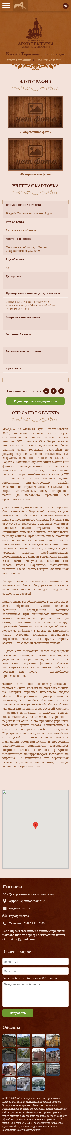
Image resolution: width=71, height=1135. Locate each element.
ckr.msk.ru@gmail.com (18, 939)
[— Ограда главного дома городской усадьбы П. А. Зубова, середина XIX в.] (9, 1055)
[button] (35, 826)
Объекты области (48, 60)
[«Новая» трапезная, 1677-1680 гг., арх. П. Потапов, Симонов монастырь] (23, 1084)
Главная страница (19, 60)
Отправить (18, 1013)
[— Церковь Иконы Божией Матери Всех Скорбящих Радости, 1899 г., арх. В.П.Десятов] (9, 1069)
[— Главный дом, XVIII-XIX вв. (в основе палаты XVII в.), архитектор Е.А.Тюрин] (9, 1040)
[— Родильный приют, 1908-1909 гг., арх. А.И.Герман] (53, 1055)
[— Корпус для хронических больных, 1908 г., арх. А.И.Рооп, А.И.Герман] (38, 1040)
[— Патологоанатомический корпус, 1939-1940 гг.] (38, 1055)
